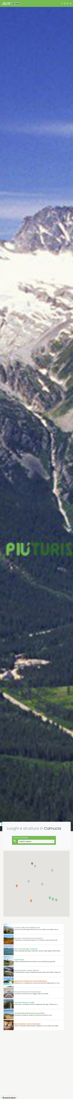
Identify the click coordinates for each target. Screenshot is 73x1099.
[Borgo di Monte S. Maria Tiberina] (9, 972)
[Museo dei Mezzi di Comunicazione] (9, 993)
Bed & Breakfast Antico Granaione (27, 1024)
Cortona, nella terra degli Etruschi (27, 928)
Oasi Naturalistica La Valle (24, 1002)
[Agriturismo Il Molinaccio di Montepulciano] (9, 982)
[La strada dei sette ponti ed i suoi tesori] (9, 1014)
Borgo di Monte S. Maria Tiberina (26, 970)
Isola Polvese (19, 960)
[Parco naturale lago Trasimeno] (9, 950)
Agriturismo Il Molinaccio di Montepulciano (30, 981)
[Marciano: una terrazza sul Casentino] (9, 939)
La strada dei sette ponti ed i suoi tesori (29, 1013)
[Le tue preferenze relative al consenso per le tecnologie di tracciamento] (2, 824)
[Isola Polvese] (9, 961)
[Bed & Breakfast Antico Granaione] (9, 1025)
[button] (42, 884)
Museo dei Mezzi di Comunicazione (27, 992)
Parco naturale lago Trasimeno (26, 949)
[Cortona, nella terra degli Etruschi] (9, 929)
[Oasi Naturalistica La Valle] (9, 1004)
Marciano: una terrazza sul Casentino (28, 938)
